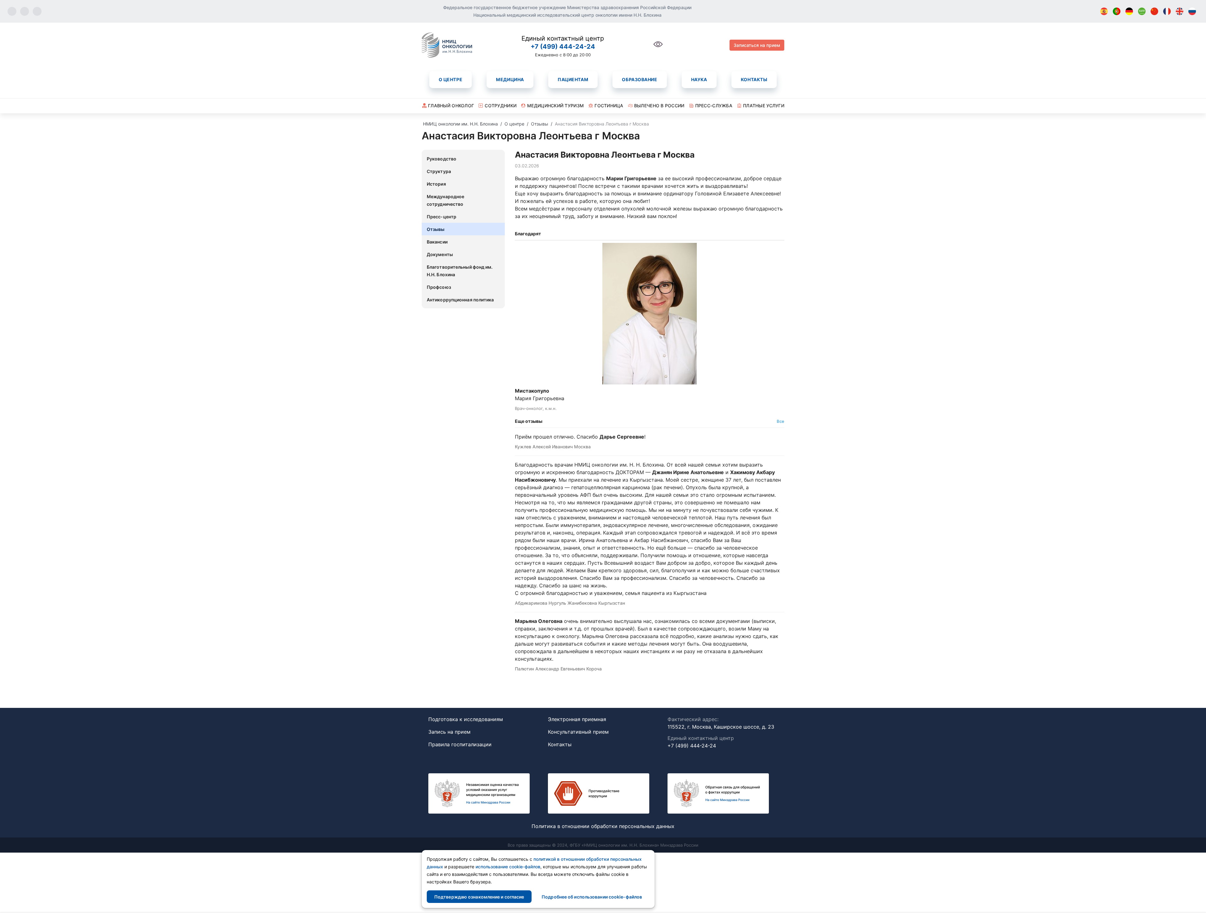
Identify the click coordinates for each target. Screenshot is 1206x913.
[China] (1154, 11)
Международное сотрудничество (445, 200)
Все (780, 421)
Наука (699, 79)
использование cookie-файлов (508, 866)
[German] (1129, 11)
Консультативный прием (578, 732)
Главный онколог (451, 105)
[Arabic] (1142, 11)
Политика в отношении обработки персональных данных (603, 826)
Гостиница (609, 105)
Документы (440, 254)
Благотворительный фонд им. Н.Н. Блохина (460, 270)
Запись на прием (449, 732)
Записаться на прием (757, 45)
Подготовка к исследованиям (465, 719)
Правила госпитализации (460, 744)
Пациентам (573, 79)
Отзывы (436, 229)
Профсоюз (439, 287)
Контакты (754, 79)
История (436, 184)
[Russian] (1192, 11)
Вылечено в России (659, 105)
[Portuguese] (1116, 11)
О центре (450, 79)
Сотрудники (500, 105)
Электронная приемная (577, 719)
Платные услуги (763, 105)
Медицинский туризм (555, 105)
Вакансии (437, 241)
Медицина (510, 79)
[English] (1179, 11)
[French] (1167, 11)
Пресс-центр (441, 216)
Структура (439, 171)
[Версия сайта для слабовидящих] (658, 48)
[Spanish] (1104, 11)
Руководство (441, 158)
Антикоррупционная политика (460, 299)
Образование (639, 79)
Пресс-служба (713, 105)
